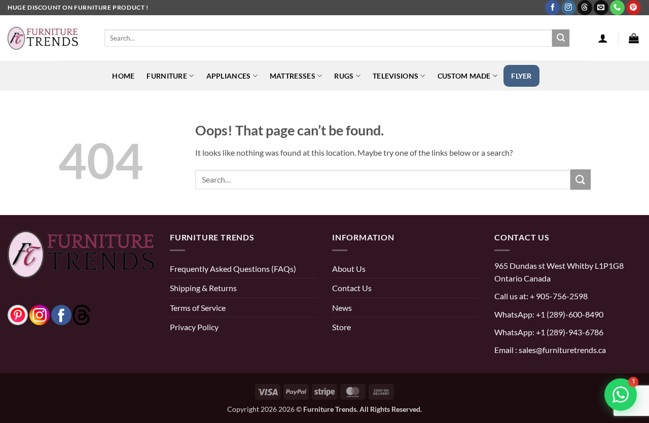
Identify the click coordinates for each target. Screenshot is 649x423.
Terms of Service (198, 307)
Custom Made (464, 76)
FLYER (521, 76)
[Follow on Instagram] (568, 7)
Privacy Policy (194, 327)
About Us (349, 268)
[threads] (71, 314)
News (342, 307)
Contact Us (352, 288)
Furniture (167, 76)
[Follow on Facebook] (552, 7)
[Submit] (560, 38)
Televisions (395, 76)
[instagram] (39, 314)
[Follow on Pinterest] (633, 7)
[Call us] (617, 7)
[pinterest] (18, 314)
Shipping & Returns (203, 288)
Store (341, 327)
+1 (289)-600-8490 (568, 314)
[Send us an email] (601, 7)
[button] (603, 38)
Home (123, 76)
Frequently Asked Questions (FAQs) (233, 268)
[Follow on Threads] (585, 7)
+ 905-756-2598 (558, 296)
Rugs (343, 76)
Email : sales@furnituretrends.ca (550, 350)
